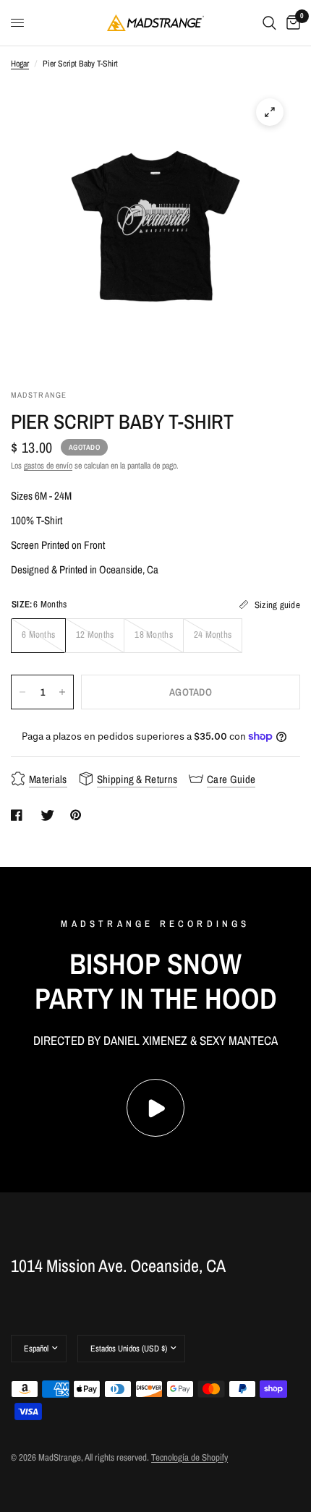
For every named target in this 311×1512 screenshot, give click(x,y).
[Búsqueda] (269, 23)
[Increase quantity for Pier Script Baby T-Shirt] (62, 692)
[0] (290, 23)
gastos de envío (48, 465)
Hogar (20, 63)
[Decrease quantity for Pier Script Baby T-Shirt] (22, 692)
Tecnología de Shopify (189, 1457)
